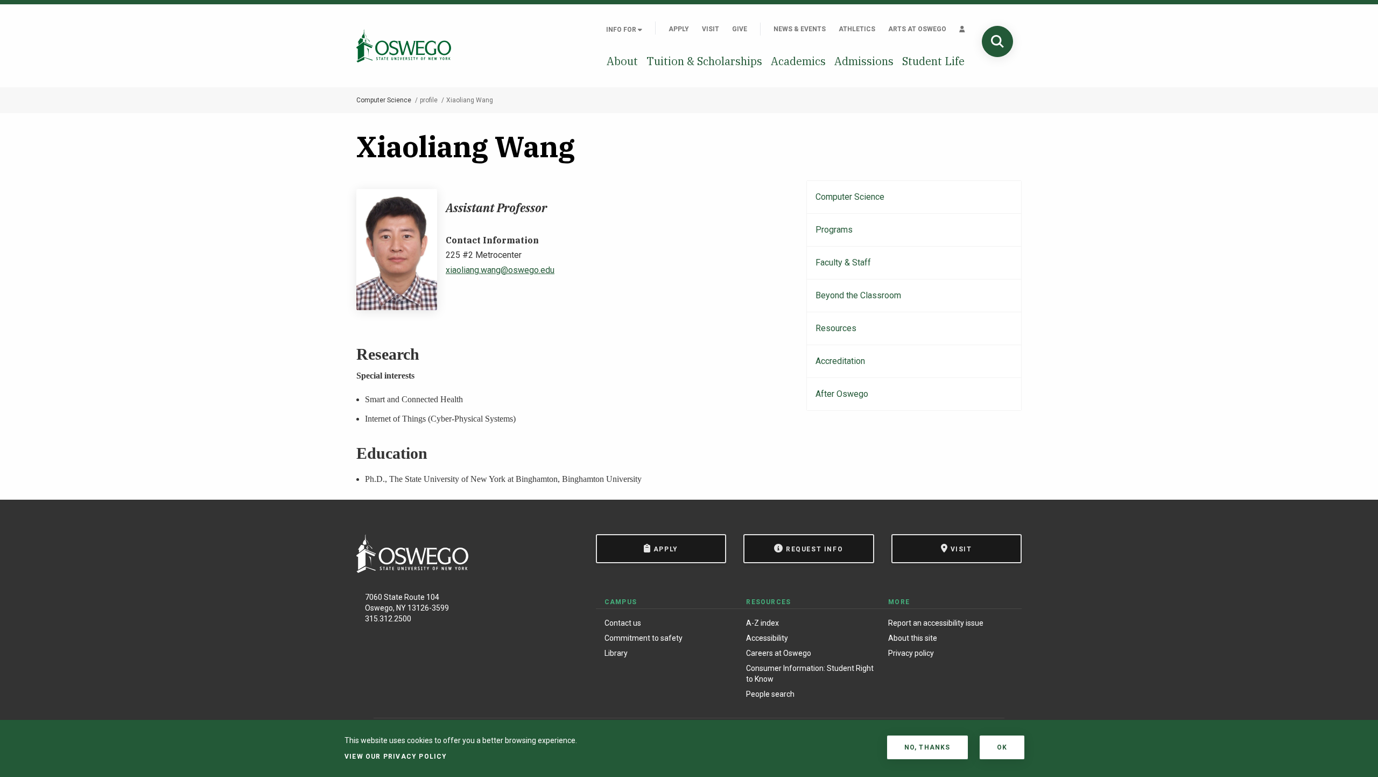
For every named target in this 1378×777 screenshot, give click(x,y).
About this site (912, 638)
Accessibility (767, 638)
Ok (1002, 747)
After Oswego (841, 394)
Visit (710, 29)
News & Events (800, 29)
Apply (679, 29)
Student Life (933, 61)
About (622, 61)
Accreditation (840, 361)
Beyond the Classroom (858, 295)
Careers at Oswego (778, 653)
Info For (622, 29)
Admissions (864, 61)
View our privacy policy (395, 756)
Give (739, 29)
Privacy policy (911, 653)
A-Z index (762, 623)
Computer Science (383, 100)
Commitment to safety (643, 638)
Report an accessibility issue (935, 623)
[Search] (997, 41)
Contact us (622, 623)
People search (770, 694)
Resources (835, 328)
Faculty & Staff (843, 262)
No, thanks (927, 747)
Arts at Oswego (917, 29)
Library (616, 653)
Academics (798, 61)
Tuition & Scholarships (704, 61)
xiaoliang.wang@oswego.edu (500, 270)
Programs (834, 230)
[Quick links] (962, 29)
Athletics (857, 29)
